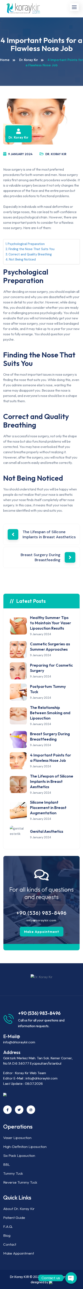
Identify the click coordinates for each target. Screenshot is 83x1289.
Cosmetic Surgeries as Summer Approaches (50, 647)
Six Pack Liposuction (19, 1155)
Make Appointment (41, 931)
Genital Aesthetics (46, 831)
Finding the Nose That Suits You (31, 249)
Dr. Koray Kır (28, 60)
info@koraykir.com (41, 920)
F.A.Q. (8, 1226)
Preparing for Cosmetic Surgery (51, 668)
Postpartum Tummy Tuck (48, 689)
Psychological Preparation (26, 244)
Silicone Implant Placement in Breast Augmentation (48, 807)
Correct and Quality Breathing (30, 254)
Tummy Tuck (13, 1173)
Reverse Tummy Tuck (20, 1182)
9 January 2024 (20, 154)
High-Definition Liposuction (25, 1146)
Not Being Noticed (22, 259)
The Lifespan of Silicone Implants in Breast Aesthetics (49, 534)
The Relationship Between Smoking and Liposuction (50, 713)
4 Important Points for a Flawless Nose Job (50, 758)
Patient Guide (14, 1217)
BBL (6, 1164)
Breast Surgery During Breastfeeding (40, 557)
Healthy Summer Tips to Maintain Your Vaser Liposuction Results (50, 623)
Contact (9, 1244)
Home (5, 60)
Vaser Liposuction (17, 1137)
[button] (74, 7)
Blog (6, 1235)
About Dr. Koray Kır (19, 1208)
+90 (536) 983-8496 (41, 912)
